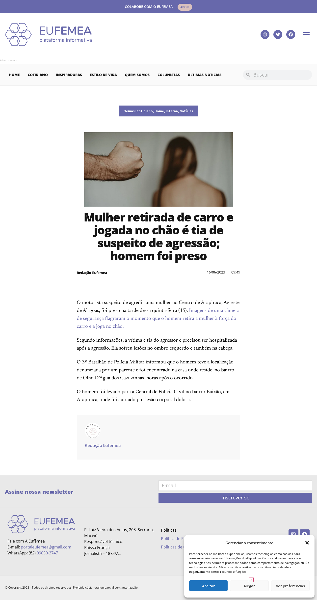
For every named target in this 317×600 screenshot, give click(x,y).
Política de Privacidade (182, 538)
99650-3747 (47, 553)
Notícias (186, 111)
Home (14, 74)
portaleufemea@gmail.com (46, 547)
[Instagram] (265, 34)
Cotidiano (38, 74)
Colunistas (169, 74)
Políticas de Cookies (179, 547)
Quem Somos (137, 74)
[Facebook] (290, 34)
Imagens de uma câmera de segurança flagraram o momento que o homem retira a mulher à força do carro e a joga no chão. (158, 318)
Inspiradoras (69, 74)
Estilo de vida (103, 74)
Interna (172, 111)
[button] (307, 542)
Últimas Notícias (204, 74)
